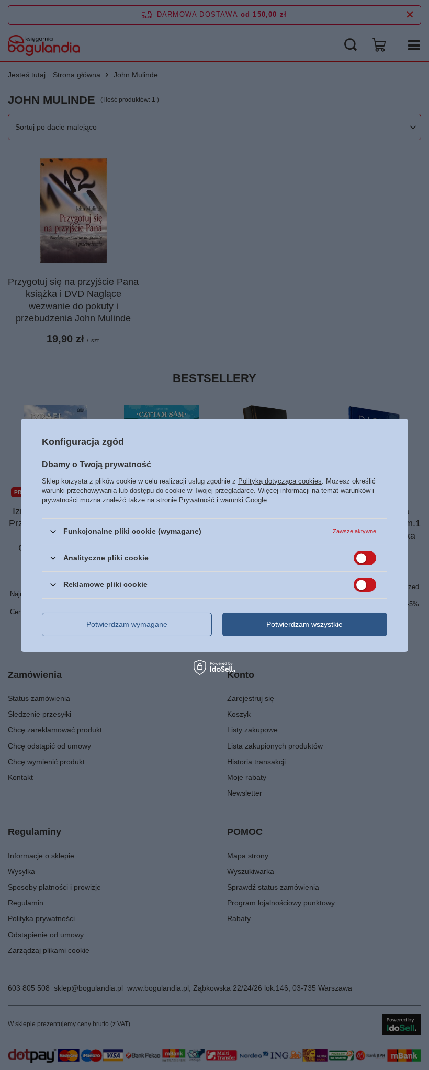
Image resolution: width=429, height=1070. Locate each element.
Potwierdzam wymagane (126, 624)
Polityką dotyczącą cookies (280, 481)
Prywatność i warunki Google (223, 499)
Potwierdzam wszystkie (304, 624)
